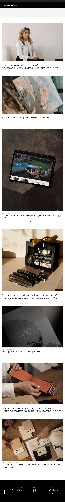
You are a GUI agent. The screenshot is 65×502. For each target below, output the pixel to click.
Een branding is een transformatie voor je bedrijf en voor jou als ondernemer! (31, 465)
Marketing (10, 115)
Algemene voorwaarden (21, 495)
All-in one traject (35, 489)
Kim (2, 115)
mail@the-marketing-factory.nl (53, 490)
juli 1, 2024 (60, 459)
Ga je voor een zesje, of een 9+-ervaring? (20, 65)
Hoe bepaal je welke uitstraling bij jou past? (21, 351)
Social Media (35, 492)
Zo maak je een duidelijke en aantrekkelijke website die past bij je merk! (31, 216)
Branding (6, 115)
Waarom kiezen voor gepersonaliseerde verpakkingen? (27, 117)
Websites (34, 491)
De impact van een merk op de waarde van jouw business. (28, 408)
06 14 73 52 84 (52, 489)
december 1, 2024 (59, 112)
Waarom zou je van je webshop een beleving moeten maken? (29, 295)
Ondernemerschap (12, 349)
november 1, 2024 (59, 210)
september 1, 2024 (58, 346)
